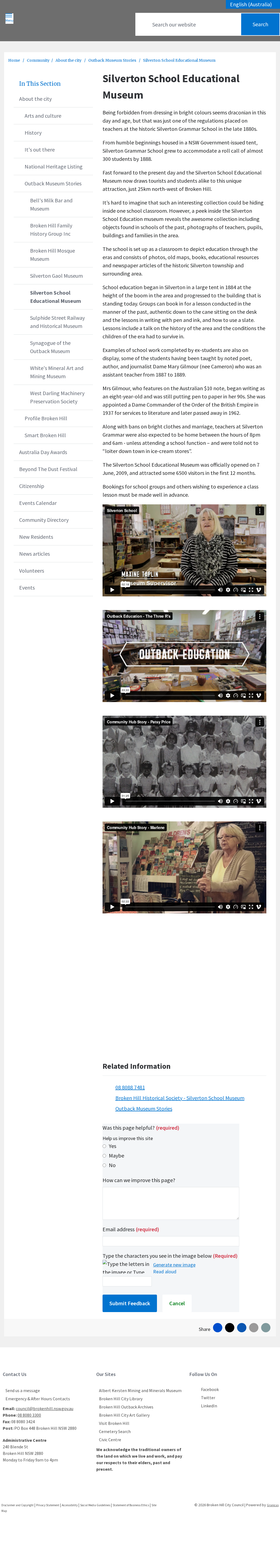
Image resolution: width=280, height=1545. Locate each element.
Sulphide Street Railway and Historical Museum (57, 321)
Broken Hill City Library (120, 1398)
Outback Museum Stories (112, 60)
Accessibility (70, 1505)
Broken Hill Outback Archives (126, 1407)
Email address (131, 1229)
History (33, 132)
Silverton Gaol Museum (56, 275)
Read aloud (164, 1272)
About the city (69, 60)
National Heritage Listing (54, 166)
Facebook (210, 1389)
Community (38, 60)
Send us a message (22, 1390)
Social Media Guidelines (95, 1505)
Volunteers (31, 570)
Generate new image (174, 1265)
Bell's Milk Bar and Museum (51, 204)
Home (14, 60)
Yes (112, 1146)
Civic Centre (110, 1439)
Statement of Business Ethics (131, 1505)
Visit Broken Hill (114, 1423)
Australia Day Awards (43, 452)
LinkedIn (209, 1405)
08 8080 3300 (29, 1415)
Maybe (116, 1155)
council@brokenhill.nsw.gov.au (44, 1408)
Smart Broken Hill (45, 435)
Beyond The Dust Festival (48, 469)
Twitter (208, 1397)
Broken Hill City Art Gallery (124, 1415)
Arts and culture (43, 115)
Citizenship (31, 486)
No (112, 1165)
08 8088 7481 (130, 1087)
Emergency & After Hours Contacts (37, 1398)
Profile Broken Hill (46, 418)
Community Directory (44, 519)
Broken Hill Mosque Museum (52, 254)
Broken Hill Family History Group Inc (51, 229)
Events (27, 587)
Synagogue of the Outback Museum (50, 346)
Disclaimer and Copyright (17, 1505)
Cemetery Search (115, 1431)
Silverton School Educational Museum (55, 296)
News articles (34, 553)
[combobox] (253, 4)
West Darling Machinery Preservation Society (57, 397)
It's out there (40, 149)
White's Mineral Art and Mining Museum (56, 372)
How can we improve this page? (139, 1180)
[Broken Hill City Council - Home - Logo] (58, 22)
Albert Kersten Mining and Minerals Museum (140, 1390)
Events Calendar (38, 502)
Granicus (273, 1505)
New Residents (36, 536)
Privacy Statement (47, 1505)
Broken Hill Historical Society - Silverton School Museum (179, 1097)
